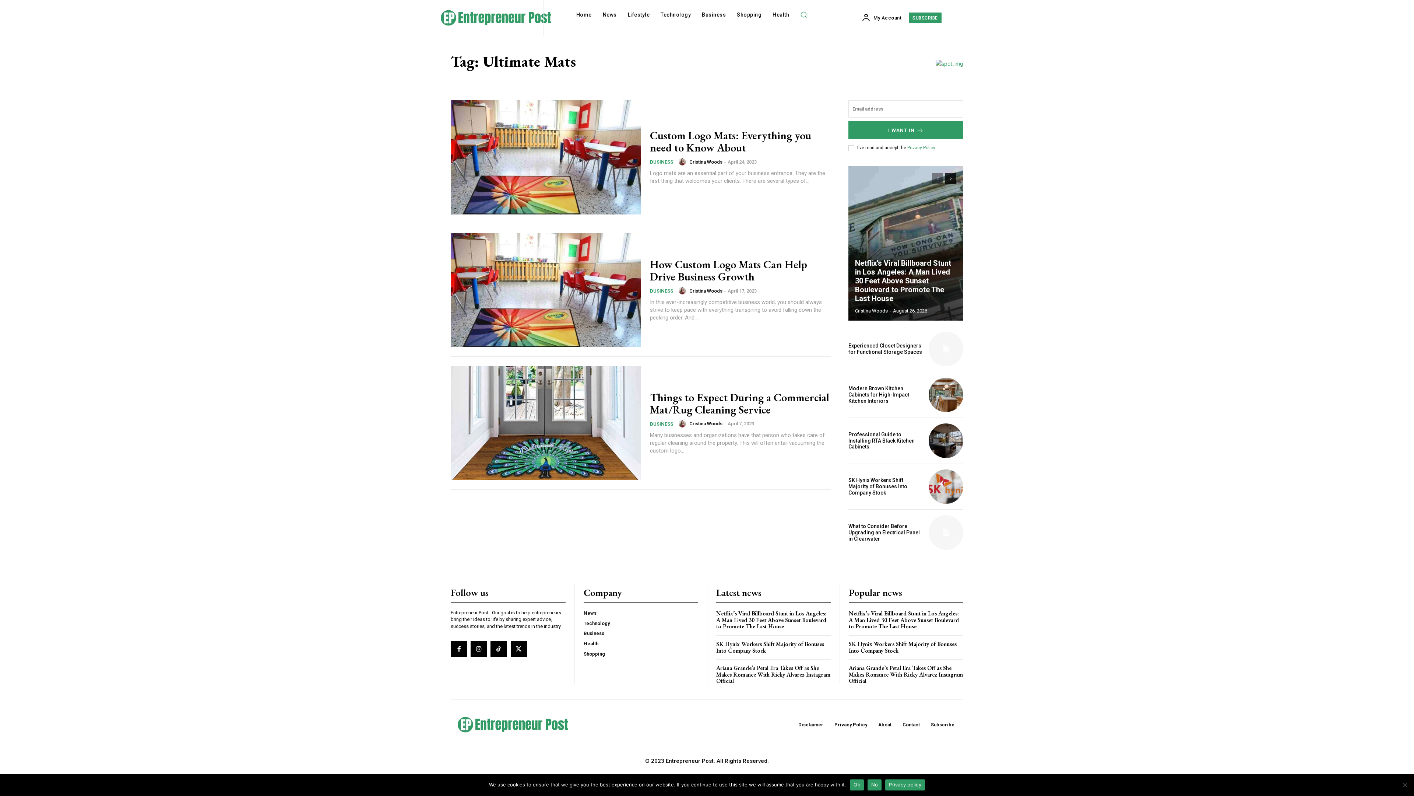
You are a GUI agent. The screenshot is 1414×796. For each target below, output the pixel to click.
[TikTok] (498, 649)
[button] (803, 15)
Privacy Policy (921, 147)
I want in (901, 130)
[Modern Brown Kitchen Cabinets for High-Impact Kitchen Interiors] (946, 395)
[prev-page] (937, 178)
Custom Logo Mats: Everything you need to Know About (730, 141)
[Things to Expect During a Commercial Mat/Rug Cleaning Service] (546, 423)
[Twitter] (519, 649)
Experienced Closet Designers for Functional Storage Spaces (885, 349)
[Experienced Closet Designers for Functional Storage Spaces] (946, 349)
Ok (857, 785)
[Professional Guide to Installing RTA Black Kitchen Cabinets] (946, 440)
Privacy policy (905, 785)
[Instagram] (479, 649)
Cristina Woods (705, 162)
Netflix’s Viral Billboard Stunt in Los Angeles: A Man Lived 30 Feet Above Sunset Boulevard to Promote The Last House (903, 281)
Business (661, 162)
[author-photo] (683, 161)
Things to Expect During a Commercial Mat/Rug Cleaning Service (739, 403)
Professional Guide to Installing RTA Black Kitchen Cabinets (881, 441)
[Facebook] (459, 649)
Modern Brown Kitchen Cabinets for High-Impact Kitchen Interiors (878, 394)
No (874, 785)
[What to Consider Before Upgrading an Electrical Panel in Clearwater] (946, 532)
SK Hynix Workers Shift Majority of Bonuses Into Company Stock (877, 486)
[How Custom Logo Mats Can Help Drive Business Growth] (546, 290)
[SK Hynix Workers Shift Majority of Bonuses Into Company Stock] (946, 486)
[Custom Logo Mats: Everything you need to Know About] (546, 157)
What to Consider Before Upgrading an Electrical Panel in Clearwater (884, 532)
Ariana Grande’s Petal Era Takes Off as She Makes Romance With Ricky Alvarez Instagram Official (773, 674)
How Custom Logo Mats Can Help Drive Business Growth (728, 270)
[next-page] (950, 178)
